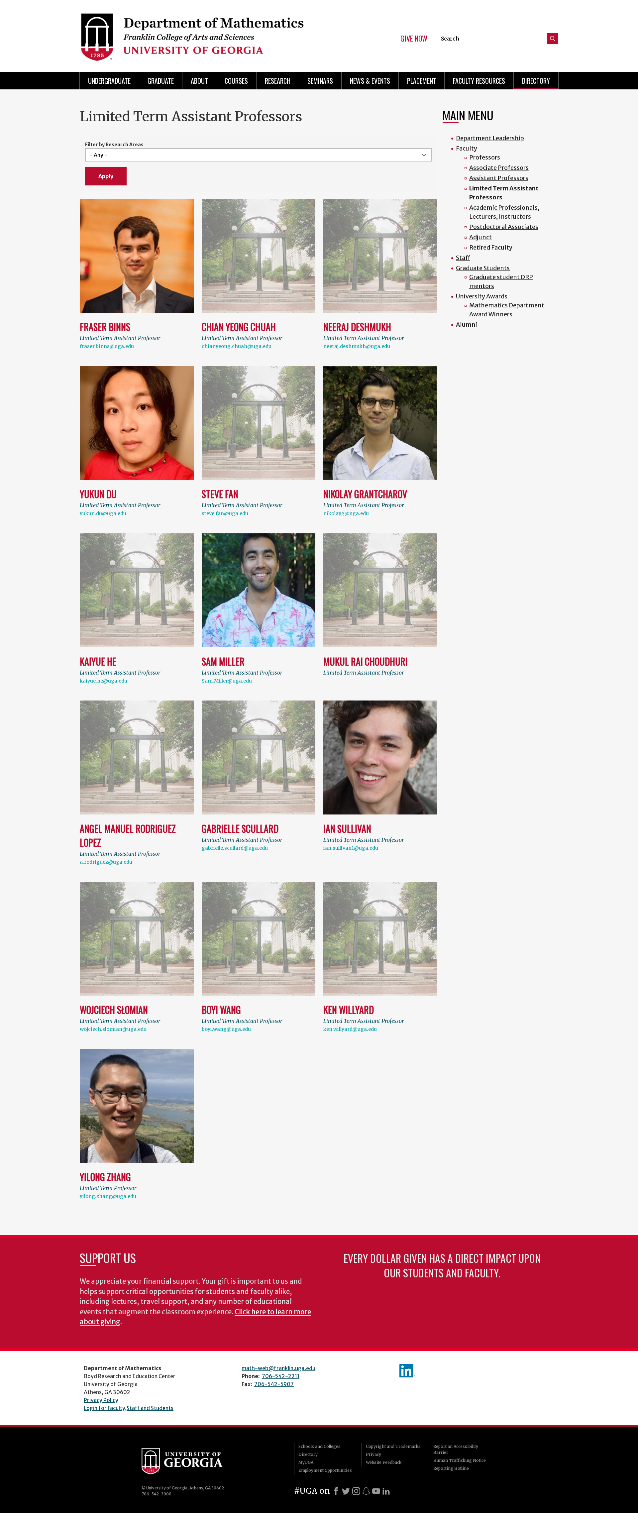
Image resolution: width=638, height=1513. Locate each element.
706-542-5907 (274, 1384)
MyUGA (305, 1462)
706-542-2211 (280, 1376)
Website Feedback (383, 1462)
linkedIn (407, 1370)
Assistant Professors (498, 178)
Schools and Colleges (319, 1446)
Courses (236, 81)
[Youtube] (376, 1491)
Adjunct (480, 237)
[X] (346, 1491)
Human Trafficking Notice (459, 1460)
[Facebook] (336, 1491)
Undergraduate (109, 81)
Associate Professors (499, 167)
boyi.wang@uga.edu (226, 1029)
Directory (536, 81)
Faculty (466, 148)
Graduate (161, 81)
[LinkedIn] (386, 1491)
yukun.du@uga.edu (103, 513)
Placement (421, 81)
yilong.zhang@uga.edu (108, 1196)
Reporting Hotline (451, 1468)
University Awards (481, 296)
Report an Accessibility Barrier (455, 1449)
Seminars (320, 81)
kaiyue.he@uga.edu (103, 681)
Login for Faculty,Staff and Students (128, 1408)
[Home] (196, 33)
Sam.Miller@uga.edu (227, 681)
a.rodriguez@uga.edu (106, 862)
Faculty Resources (479, 81)
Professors (484, 157)
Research (277, 81)
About (199, 81)
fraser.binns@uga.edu (107, 346)
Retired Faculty (490, 247)
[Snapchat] (366, 1491)
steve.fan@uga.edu (225, 513)
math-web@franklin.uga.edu (278, 1368)
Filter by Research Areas (114, 145)
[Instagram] (356, 1491)
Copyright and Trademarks (393, 1446)
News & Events (370, 81)
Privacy (373, 1454)
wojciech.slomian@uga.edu (113, 1029)
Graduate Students (483, 268)
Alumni (466, 324)
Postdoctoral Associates (503, 227)
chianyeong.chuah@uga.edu (236, 346)
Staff (463, 258)
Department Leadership (490, 138)
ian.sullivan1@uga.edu (350, 848)
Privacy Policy (101, 1400)
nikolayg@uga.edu (346, 513)
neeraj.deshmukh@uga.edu (356, 346)
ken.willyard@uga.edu (350, 1029)
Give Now (413, 39)
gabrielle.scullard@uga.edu (235, 848)
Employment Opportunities (325, 1470)
